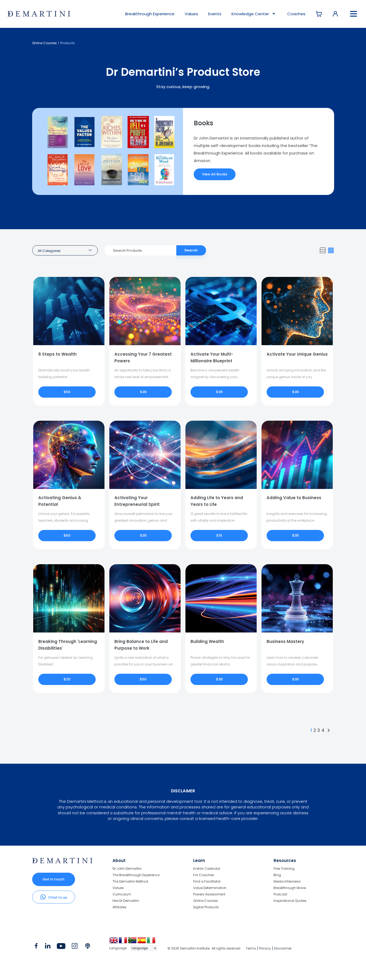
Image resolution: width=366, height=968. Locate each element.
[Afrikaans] (132, 942)
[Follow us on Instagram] (74, 947)
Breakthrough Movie (290, 888)
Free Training (284, 869)
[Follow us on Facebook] (36, 947)
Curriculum (122, 894)
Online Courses (44, 43)
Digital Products (206, 907)
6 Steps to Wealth (57, 354)
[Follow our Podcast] (88, 947)
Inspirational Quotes (290, 900)
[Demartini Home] (62, 862)
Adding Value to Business (294, 497)
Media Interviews (287, 881)
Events (214, 14)
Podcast (280, 894)
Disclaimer (283, 948)
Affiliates (119, 907)
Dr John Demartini (127, 869)
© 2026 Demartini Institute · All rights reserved (203, 948)
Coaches (296, 14)
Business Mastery (285, 641)
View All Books (214, 174)
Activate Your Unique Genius (297, 354)
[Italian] (151, 942)
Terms (251, 948)
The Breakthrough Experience (136, 875)
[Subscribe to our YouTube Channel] (61, 947)
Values (191, 14)
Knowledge (250, 14)
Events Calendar (206, 869)
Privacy (265, 948)
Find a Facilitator (207, 881)
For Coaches (203, 875)
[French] (123, 942)
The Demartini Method (130, 881)
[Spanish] (142, 942)
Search (191, 250)
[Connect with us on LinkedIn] (47, 947)
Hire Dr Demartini (126, 900)
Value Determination (209, 888)
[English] (114, 942)
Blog (277, 875)
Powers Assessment (209, 894)
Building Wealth (207, 641)
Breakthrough (149, 14)
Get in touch (53, 879)
